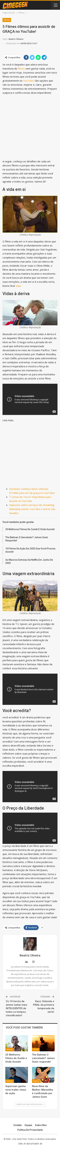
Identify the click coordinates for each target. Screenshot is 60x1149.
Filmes (7, 20)
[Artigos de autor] (30, 944)
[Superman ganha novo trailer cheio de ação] (16, 1075)
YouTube (28, 80)
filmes (21, 68)
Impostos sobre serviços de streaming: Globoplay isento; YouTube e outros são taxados (32, 509)
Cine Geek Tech (19, 1139)
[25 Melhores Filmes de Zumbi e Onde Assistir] (16, 1043)
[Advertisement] (30, 128)
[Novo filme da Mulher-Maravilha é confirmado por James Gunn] (43, 1075)
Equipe (28, 1125)
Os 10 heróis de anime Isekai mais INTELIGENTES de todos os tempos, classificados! (16, 1008)
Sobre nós (41, 1125)
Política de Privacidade (30, 1130)
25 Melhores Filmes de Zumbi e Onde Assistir (30, 529)
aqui (18, 285)
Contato (17, 1125)
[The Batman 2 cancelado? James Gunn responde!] (43, 1043)
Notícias (9, 1049)
